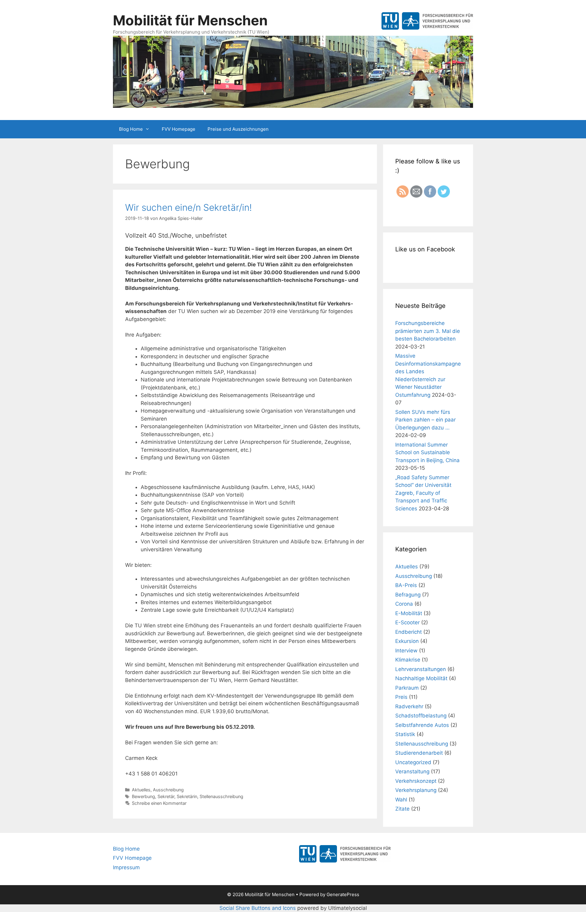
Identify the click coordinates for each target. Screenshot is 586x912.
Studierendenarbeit (419, 753)
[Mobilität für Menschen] (293, 71)
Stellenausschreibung (221, 796)
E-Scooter (407, 622)
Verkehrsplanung (415, 790)
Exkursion (407, 641)
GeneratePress (343, 894)
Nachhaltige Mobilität (421, 678)
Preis (401, 697)
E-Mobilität (408, 613)
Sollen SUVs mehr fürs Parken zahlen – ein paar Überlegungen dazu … (425, 420)
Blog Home (131, 129)
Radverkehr (409, 706)
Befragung (408, 595)
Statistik (405, 734)
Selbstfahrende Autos (422, 725)
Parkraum (407, 688)
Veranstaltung (412, 771)
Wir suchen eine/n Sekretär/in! (188, 207)
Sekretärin (187, 796)
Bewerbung (143, 796)
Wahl (401, 800)
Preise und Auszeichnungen (238, 129)
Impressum (126, 867)
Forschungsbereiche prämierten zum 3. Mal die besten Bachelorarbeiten (427, 331)
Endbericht (408, 632)
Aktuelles (141, 789)
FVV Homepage (178, 129)
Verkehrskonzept (415, 781)
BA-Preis (406, 585)
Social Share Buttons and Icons (257, 908)
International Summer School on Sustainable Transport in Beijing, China (427, 452)
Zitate (402, 809)
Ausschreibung (168, 789)
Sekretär (165, 796)
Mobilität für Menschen (190, 20)
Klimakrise (407, 660)
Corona (404, 604)
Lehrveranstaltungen (420, 669)
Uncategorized (413, 762)
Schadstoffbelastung (421, 716)
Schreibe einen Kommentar (159, 803)
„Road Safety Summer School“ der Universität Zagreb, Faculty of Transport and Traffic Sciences (423, 493)
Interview (406, 651)
